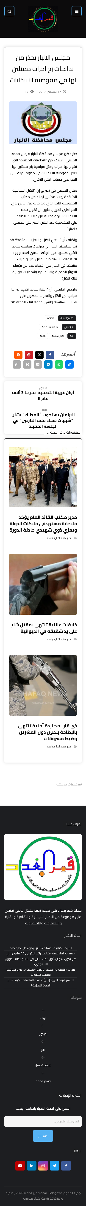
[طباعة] (27, 364)
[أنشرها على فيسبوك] (50, 355)
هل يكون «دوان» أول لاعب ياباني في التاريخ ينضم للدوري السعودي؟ (40, 961)
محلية (43, 336)
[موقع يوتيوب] (20, 1166)
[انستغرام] (43, 1166)
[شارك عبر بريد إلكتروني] (38, 364)
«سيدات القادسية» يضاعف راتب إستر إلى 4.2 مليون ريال (40, 953)
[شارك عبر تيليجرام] (48, 364)
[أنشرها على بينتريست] (29, 355)
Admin (51, 318)
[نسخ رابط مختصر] (17, 364)
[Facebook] (66, 1166)
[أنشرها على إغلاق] (39, 355)
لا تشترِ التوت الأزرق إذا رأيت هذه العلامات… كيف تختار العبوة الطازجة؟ (41, 983)
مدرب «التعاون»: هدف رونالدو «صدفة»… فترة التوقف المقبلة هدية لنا (40, 972)
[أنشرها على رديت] (18, 355)
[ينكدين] (31, 1166)
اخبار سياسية (58, 336)
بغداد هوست (32, 1198)
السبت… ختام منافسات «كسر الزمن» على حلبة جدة (41, 948)
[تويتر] (54, 1166)
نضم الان (43, 1136)
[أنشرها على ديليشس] (69, 364)
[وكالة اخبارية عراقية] (43, 19)
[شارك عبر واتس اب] (59, 364)
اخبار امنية (66, 538)
